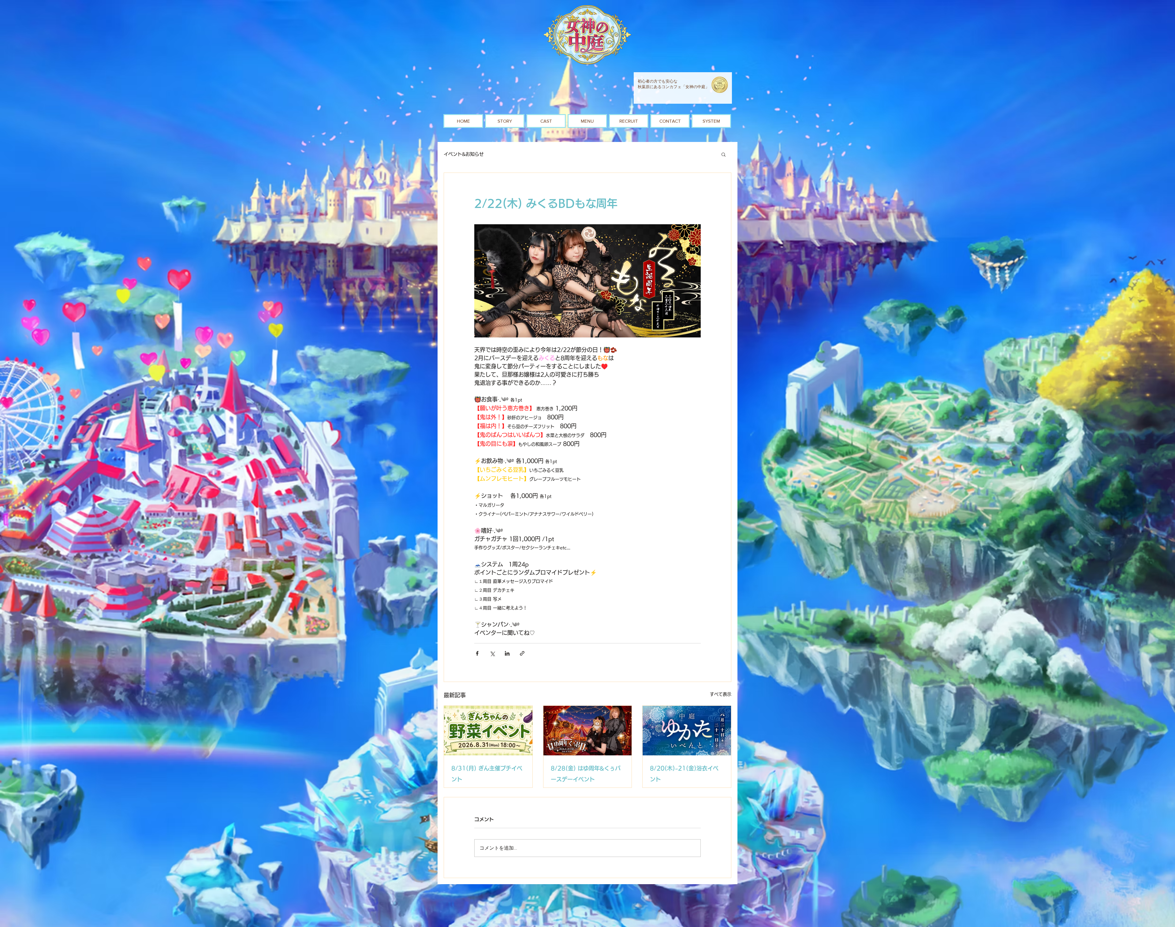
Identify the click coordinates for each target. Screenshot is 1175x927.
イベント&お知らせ (464, 154)
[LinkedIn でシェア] (507, 653)
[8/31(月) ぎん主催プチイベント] (488, 730)
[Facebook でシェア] (477, 653)
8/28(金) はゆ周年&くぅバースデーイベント (586, 773)
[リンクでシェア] (522, 653)
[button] (723, 154)
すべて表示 (720, 694)
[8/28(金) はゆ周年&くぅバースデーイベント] (587, 730)
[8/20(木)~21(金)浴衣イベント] (687, 730)
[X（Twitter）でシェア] (492, 653)
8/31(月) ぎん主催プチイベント (486, 773)
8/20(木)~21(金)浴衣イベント (684, 773)
